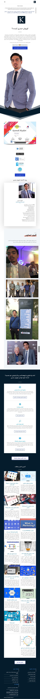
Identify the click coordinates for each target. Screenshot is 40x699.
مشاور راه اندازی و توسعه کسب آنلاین (20, 397)
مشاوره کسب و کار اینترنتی (20, 390)
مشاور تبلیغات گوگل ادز (32, 680)
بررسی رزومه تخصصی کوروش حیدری (20, 48)
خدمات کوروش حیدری (20, 175)
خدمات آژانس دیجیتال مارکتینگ (20, 458)
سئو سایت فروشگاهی (15, 679)
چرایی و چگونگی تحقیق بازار (12, 600)
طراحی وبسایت (20, 407)
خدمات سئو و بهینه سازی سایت (20, 431)
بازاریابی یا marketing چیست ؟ (28, 530)
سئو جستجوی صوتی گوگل (12, 553)
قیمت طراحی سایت (15, 682)
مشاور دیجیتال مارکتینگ (20, 449)
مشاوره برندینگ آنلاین (32, 678)
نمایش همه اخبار (20, 662)
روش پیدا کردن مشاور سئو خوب (28, 625)
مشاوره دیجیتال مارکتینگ (20, 441)
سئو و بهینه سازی (20, 424)
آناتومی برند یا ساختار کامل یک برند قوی (28, 648)
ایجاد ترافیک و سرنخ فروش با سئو (28, 578)
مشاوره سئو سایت (32, 676)
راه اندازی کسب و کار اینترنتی (14, 675)
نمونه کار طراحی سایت (15, 677)
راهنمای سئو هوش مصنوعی (28, 483)
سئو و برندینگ (12, 623)
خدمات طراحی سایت (20, 415)
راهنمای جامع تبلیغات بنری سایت (12, 532)
